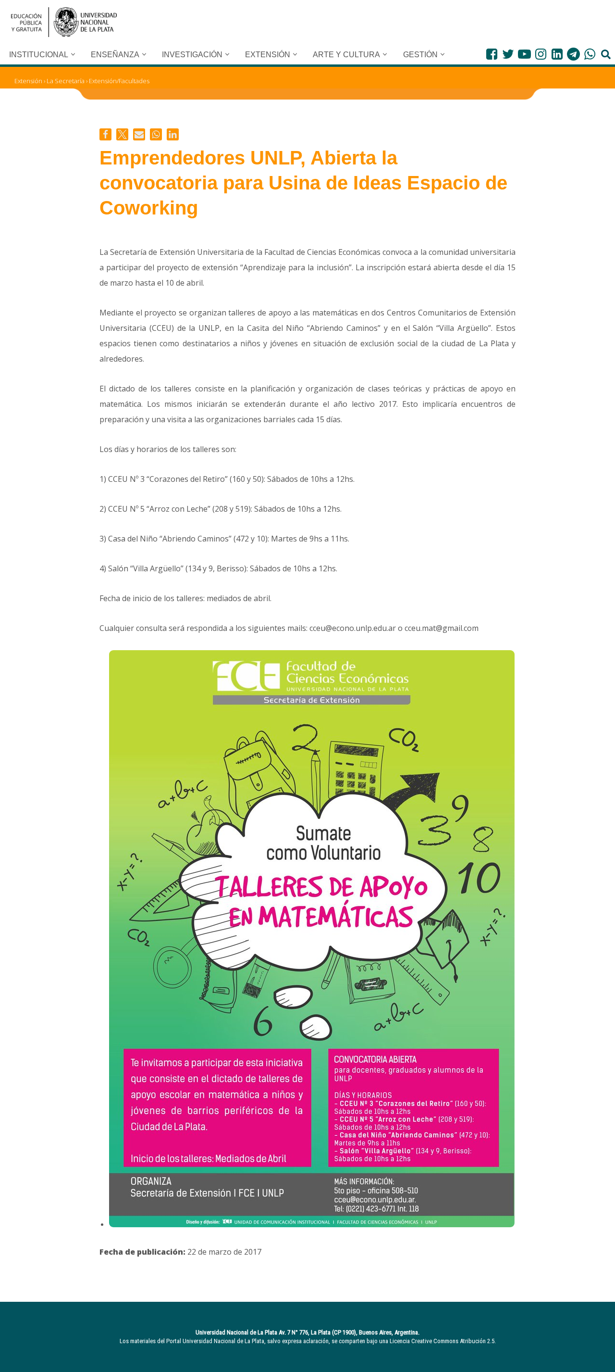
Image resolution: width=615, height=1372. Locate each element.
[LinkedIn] (557, 54)
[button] (73, 54)
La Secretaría (66, 80)
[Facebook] (491, 54)
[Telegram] (573, 54)
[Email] (139, 134)
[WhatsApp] (589, 54)
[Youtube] (524, 54)
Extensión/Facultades (119, 80)
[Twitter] (508, 54)
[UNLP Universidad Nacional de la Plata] (64, 22)
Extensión (28, 80)
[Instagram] (540, 54)
